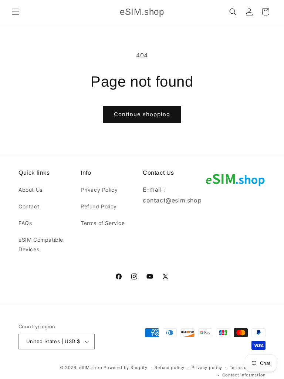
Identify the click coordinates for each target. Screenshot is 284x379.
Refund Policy (99, 206)
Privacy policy (207, 367)
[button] (15, 12)
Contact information (244, 375)
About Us (30, 190)
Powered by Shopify (126, 367)
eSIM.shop (90, 367)
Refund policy (169, 367)
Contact (28, 206)
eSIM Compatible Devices (40, 244)
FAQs (25, 223)
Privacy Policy (99, 190)
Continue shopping (142, 114)
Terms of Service (103, 223)
